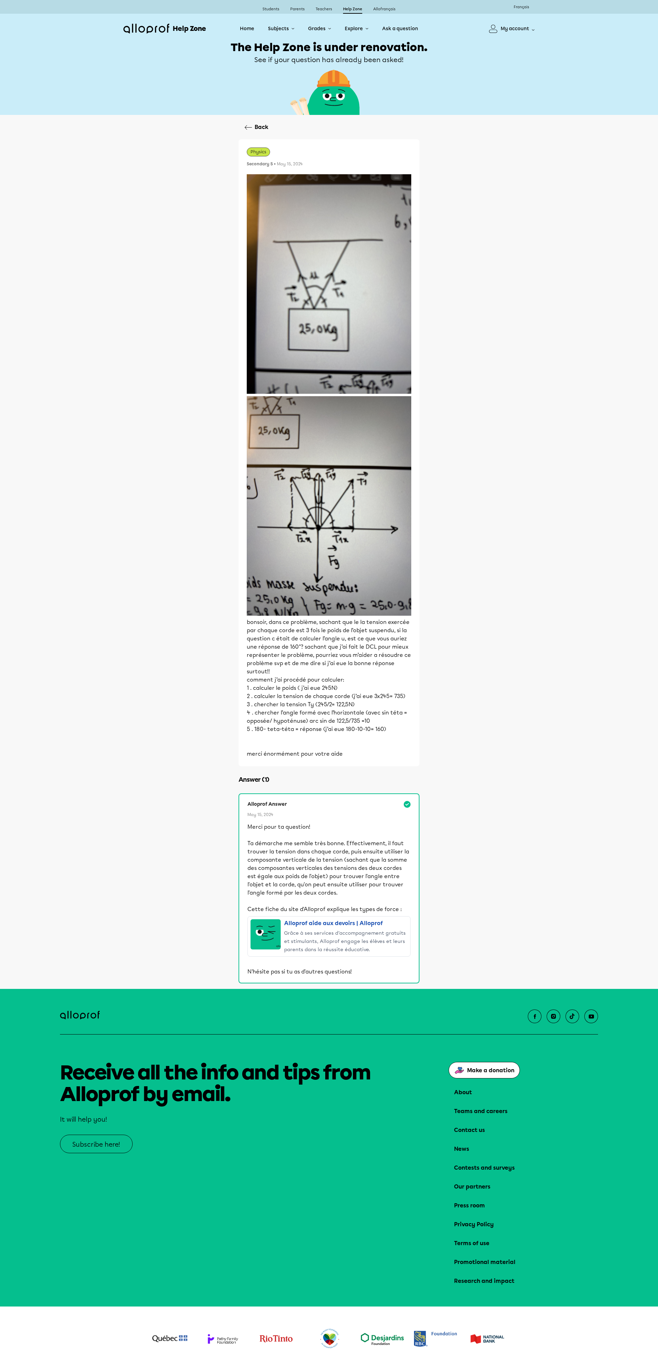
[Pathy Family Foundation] (223, 1339)
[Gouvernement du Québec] (169, 1339)
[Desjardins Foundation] (382, 1339)
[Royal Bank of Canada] (435, 1338)
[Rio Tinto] (276, 1338)
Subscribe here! (96, 1144)
